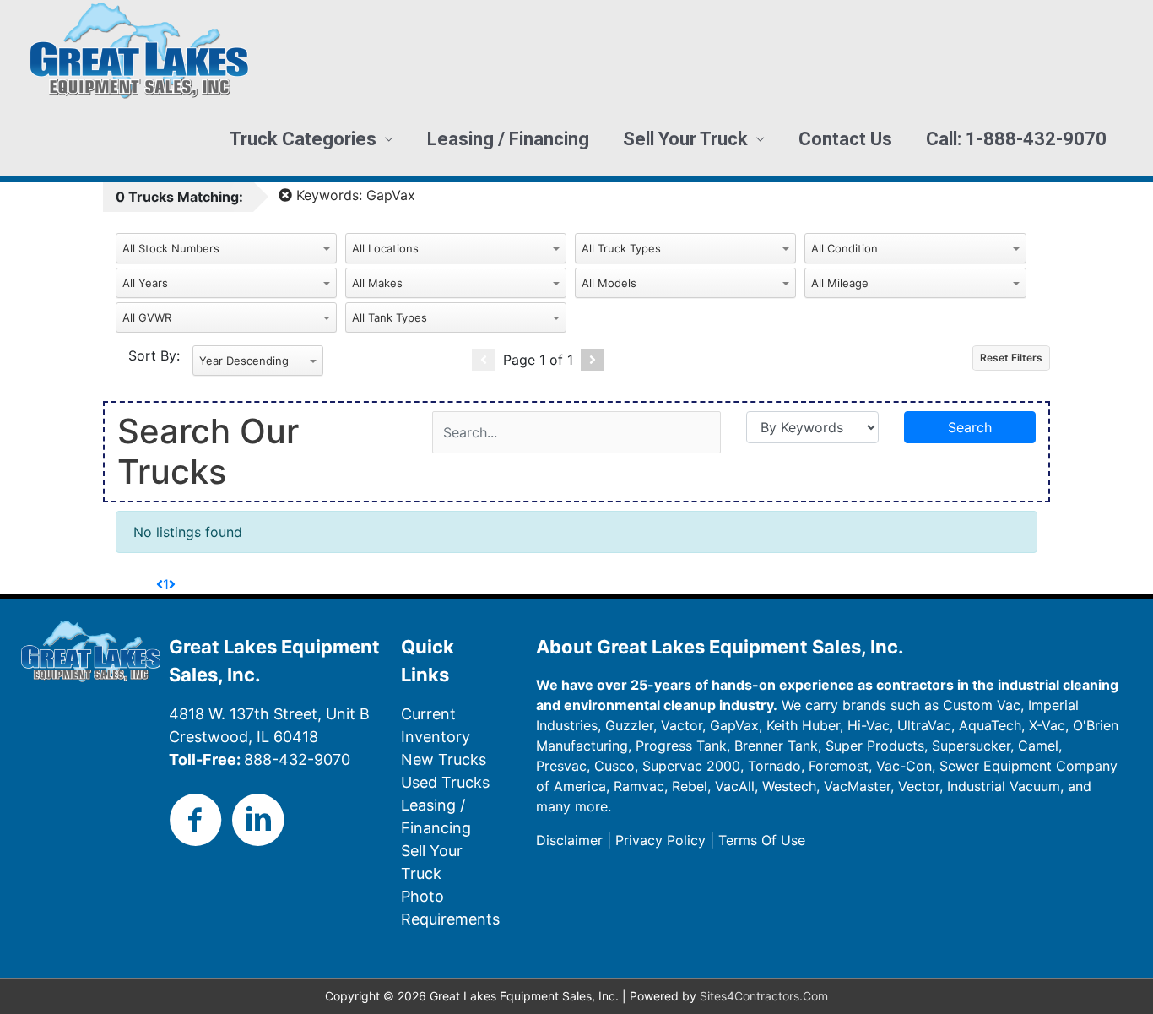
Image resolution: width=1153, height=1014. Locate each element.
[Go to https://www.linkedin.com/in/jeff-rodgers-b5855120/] (258, 821)
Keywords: (353, 195)
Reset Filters (1011, 357)
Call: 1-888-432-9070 (1016, 138)
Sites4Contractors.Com (764, 996)
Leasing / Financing (508, 138)
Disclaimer (569, 840)
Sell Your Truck (685, 138)
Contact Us (845, 138)
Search (970, 427)
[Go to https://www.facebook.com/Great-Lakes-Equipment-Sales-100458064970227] (196, 821)
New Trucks (443, 759)
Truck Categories (303, 138)
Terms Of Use (761, 840)
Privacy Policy (660, 840)
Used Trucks (445, 782)
